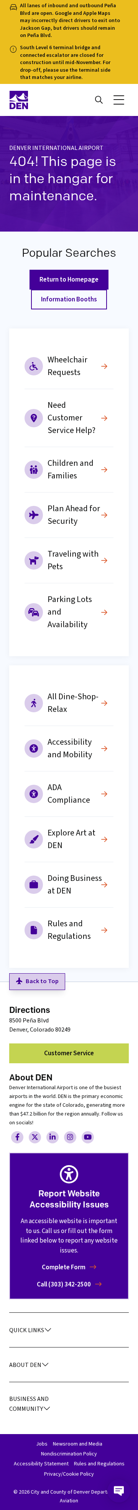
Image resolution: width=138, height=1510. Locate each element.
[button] (119, 100)
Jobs (42, 1444)
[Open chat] (118, 1490)
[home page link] (36, 99)
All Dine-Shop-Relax (73, 703)
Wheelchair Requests (67, 366)
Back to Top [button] (42, 981)
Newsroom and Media (77, 1444)
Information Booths (69, 299)
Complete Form (64, 1267)
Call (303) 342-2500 (64, 1284)
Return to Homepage (69, 279)
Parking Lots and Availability (70, 612)
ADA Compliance (69, 793)
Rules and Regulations (69, 930)
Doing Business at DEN (75, 884)
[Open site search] (99, 100)
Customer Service (69, 1053)
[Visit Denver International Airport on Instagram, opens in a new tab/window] (70, 1137)
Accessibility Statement (41, 1464)
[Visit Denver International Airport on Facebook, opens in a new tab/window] (17, 1137)
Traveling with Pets (73, 560)
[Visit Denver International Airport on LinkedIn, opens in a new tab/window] (52, 1137)
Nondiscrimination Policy (69, 1454)
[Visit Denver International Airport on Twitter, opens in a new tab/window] (35, 1137)
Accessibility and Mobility (70, 748)
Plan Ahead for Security (74, 514)
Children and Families (71, 469)
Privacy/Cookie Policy (69, 1474)
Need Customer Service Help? (71, 417)
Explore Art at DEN (71, 839)
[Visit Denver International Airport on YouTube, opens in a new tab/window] (88, 1137)
